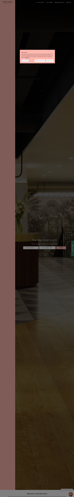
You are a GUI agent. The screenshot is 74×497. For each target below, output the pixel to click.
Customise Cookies (25, 60)
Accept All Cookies (50, 60)
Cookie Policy (27, 57)
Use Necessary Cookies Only (40, 60)
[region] (37, 56)
